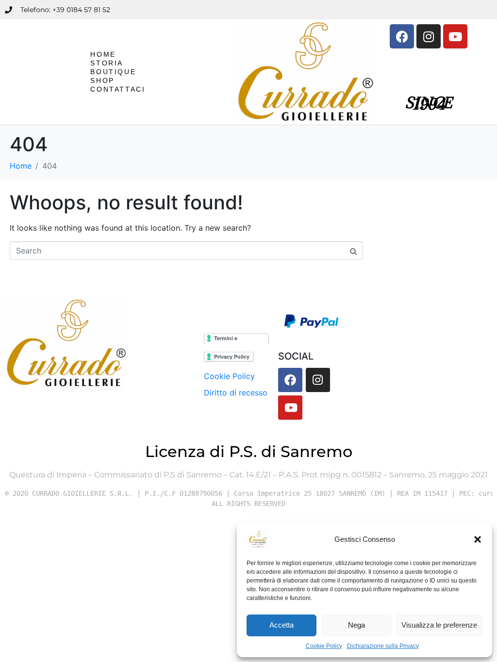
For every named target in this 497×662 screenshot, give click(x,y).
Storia (106, 63)
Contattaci (117, 89)
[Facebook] (402, 36)
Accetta (281, 625)
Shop (102, 80)
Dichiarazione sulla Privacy (383, 646)
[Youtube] (455, 36)
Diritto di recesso (235, 392)
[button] (477, 539)
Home (103, 54)
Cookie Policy (324, 646)
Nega (356, 625)
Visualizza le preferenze (439, 625)
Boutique (113, 72)
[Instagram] (428, 36)
